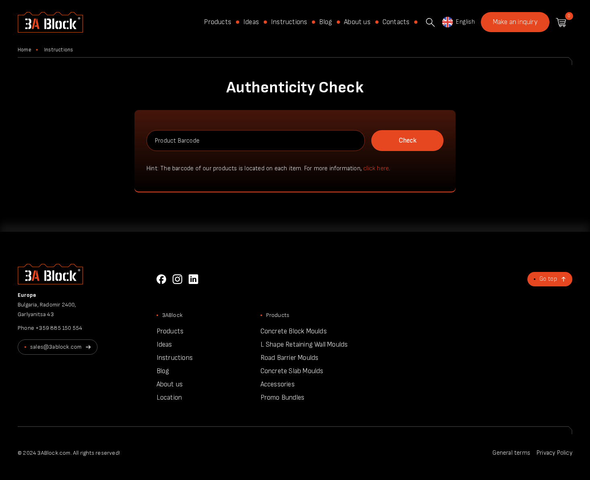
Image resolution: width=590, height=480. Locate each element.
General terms (511, 453)
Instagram (177, 279)
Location (169, 398)
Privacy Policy (554, 453)
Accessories (277, 384)
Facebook (161, 279)
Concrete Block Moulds (293, 331)
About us (357, 22)
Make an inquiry (515, 22)
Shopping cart (561, 22)
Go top (548, 279)
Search (430, 22)
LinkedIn (193, 279)
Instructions (289, 22)
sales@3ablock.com (55, 346)
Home (24, 50)
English (465, 22)
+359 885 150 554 (58, 328)
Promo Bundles (282, 398)
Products (217, 22)
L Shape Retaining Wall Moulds (304, 345)
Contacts (396, 22)
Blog (325, 22)
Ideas (251, 22)
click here (376, 168)
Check (408, 141)
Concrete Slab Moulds (291, 371)
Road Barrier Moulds (289, 358)
